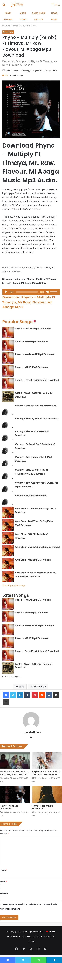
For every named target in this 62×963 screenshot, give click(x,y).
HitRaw (52, 931)
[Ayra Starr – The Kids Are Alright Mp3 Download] (8, 512)
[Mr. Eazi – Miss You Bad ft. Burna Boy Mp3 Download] (15, 760)
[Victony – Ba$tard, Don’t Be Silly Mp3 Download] (8, 448)
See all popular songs (13, 585)
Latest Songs (15, 595)
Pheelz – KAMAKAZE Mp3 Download (35, 354)
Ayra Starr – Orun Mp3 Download (33, 559)
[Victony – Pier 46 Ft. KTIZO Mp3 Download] (8, 435)
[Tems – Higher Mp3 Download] (47, 794)
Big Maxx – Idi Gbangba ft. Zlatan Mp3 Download (46, 773)
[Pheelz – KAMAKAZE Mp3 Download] (8, 358)
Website (4, 893)
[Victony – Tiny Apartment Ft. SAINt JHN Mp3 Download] (8, 486)
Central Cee (39, 686)
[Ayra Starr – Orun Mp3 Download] (8, 563)
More (54, 19)
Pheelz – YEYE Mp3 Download (31, 341)
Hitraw (31, 941)
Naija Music (39, 13)
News (54, 13)
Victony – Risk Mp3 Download (31, 495)
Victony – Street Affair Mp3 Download (35, 405)
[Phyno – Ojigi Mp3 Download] (15, 794)
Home (8, 13)
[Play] (6, 291)
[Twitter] (13, 695)
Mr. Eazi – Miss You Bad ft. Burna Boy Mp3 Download (14, 773)
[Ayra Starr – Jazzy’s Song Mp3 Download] (8, 550)
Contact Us (49, 936)
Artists (38, 19)
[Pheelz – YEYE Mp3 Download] (8, 345)
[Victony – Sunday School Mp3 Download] (8, 422)
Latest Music (18, 25)
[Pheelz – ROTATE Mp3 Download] (8, 332)
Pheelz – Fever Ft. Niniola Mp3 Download (37, 380)
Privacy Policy (13, 936)
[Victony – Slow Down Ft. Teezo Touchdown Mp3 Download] (8, 473)
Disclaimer (26, 936)
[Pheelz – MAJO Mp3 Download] (8, 371)
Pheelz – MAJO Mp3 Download (32, 367)
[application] (31, 292)
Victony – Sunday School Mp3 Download (37, 418)
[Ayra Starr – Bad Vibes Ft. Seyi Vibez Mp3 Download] (8, 525)
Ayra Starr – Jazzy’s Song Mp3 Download (37, 546)
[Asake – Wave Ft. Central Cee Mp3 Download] (8, 396)
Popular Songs (19, 321)
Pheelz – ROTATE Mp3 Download (33, 328)
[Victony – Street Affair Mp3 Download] (8, 409)
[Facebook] (6, 695)
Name (3, 870)
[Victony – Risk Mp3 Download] (8, 499)
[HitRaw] (17, 4)
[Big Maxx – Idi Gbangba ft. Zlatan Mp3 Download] (47, 760)
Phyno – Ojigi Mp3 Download (10, 807)
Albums (8, 19)
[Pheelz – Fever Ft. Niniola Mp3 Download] (8, 383)
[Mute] (47, 291)
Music (23, 13)
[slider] (54, 291)
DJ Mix (23, 19)
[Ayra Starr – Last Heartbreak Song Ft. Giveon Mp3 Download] (8, 576)
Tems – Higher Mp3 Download (42, 807)
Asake (20, 686)
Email (3, 881)
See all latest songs (11, 677)
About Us (37, 936)
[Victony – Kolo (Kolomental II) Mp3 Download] (8, 460)
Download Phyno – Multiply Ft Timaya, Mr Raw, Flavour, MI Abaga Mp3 (28, 302)
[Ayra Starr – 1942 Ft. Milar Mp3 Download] (8, 538)
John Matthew (12, 70)
